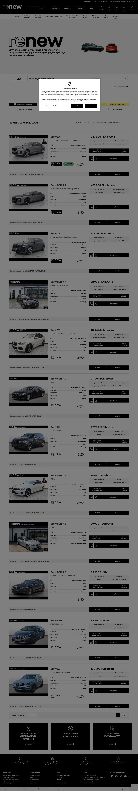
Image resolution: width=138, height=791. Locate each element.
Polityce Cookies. (85, 100)
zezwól (91, 105)
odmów (77, 105)
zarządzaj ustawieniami (49, 105)
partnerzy (53, 91)
